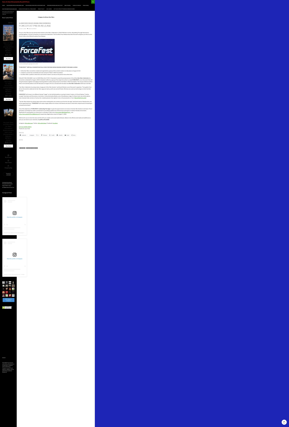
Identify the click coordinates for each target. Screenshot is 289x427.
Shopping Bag (8, 168)
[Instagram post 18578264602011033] (6, 282)
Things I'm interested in (45, 23)
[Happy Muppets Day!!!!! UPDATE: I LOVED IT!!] (3, 295)
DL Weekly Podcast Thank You (8, 187)
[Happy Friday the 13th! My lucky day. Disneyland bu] (3, 289)
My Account (8, 157)
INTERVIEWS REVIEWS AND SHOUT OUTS (55, 5)
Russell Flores (7, 232)
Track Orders (8, 162)
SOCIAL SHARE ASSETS (25, 126)
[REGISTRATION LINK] (80, 98)
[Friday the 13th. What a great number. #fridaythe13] (10, 292)
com (6, 372)
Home (3, 5)
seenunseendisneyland (17, 232)
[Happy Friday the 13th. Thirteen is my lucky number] (13, 292)
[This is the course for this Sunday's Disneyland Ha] (6, 295)
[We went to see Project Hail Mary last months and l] (6, 286)
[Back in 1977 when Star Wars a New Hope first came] (10, 282)
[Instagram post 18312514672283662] (10, 289)
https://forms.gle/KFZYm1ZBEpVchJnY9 (29, 114)
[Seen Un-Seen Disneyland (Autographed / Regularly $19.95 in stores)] (8, 33)
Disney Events (24, 23)
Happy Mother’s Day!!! (6, 185)
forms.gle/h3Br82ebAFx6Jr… (63, 112)
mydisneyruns (16, 274)
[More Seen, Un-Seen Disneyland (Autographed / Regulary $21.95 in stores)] (8, 72)
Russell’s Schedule (77, 5)
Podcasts (30, 23)
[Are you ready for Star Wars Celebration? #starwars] (3, 282)
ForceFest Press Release (35, 25)
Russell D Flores (7, 274)
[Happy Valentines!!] (6, 292)
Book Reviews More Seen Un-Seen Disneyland (35, 5)
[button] (284, 422)
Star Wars (36, 23)
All (20, 23)
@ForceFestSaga (42, 123)
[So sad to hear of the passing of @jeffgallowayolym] (13, 289)
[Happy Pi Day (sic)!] (13, 286)
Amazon (4, 357)
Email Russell (86, 5)
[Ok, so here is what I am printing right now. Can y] (3, 286)
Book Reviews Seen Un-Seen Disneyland (15, 5)
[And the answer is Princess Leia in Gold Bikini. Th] (13, 282)
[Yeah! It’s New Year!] (10, 295)
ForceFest (55, 123)
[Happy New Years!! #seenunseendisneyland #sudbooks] (13, 295)
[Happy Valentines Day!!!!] (3, 292)
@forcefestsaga (29, 123)
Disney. (3, 372)
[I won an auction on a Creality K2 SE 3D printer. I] (10, 286)
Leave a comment (32, 28)
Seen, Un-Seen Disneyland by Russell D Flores (16, 2)
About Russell (67, 5)
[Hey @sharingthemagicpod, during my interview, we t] (6, 289)
